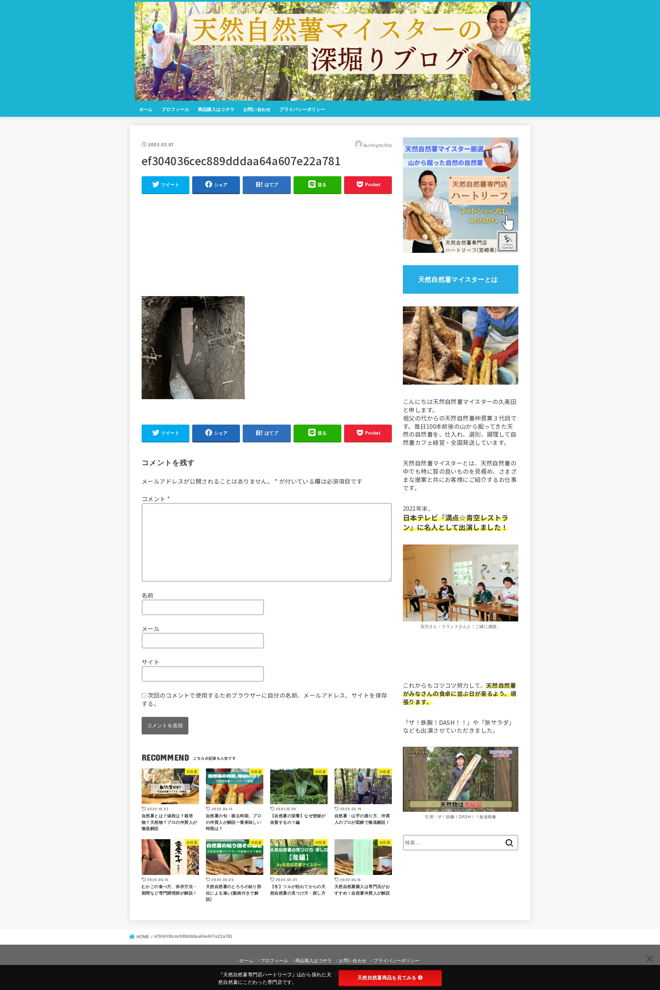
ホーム (146, 109)
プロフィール (175, 109)
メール (151, 628)
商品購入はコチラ (216, 109)
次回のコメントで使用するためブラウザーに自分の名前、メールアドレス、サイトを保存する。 (264, 699)
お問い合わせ (257, 109)
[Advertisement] (267, 248)
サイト (151, 661)
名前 (148, 595)
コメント (156, 498)
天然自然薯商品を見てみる (387, 978)
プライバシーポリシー (302, 109)
